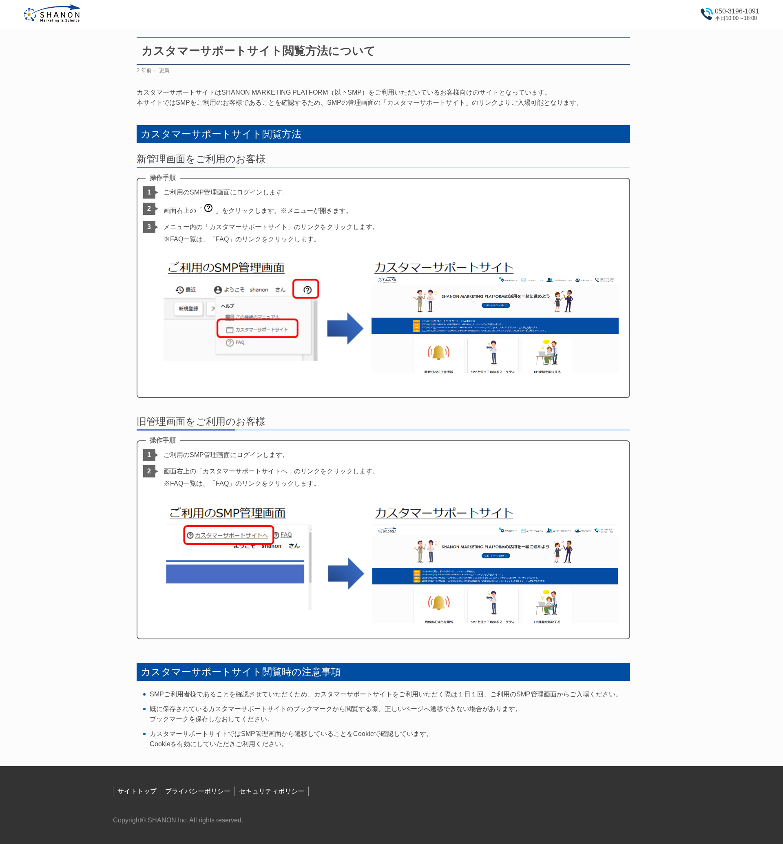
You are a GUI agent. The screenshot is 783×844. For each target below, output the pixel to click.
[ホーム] (52, 15)
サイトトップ (137, 791)
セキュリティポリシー (271, 791)
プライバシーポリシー (197, 791)
